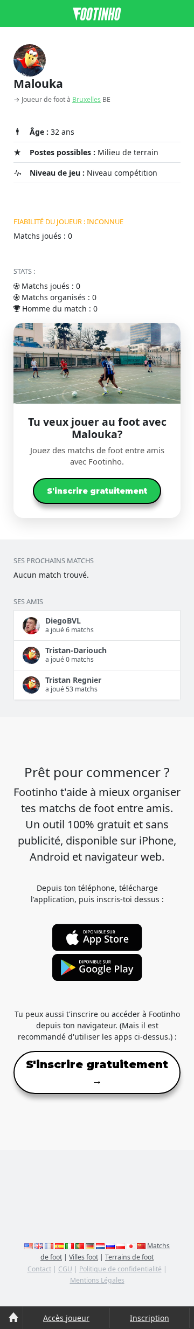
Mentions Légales (97, 1280)
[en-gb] (38, 1245)
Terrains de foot (129, 1257)
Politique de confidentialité (120, 1268)
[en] (28, 1245)
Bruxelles (86, 99)
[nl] (100, 1245)
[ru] (110, 1245)
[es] (59, 1245)
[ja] (131, 1245)
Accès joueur (66, 1318)
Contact (39, 1268)
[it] (69, 1245)
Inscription (149, 1318)
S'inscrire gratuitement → (97, 1072)
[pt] (79, 1245)
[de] (90, 1245)
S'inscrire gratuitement (97, 491)
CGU (65, 1268)
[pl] (120, 1245)
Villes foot (83, 1257)
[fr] (49, 1245)
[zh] (141, 1245)
